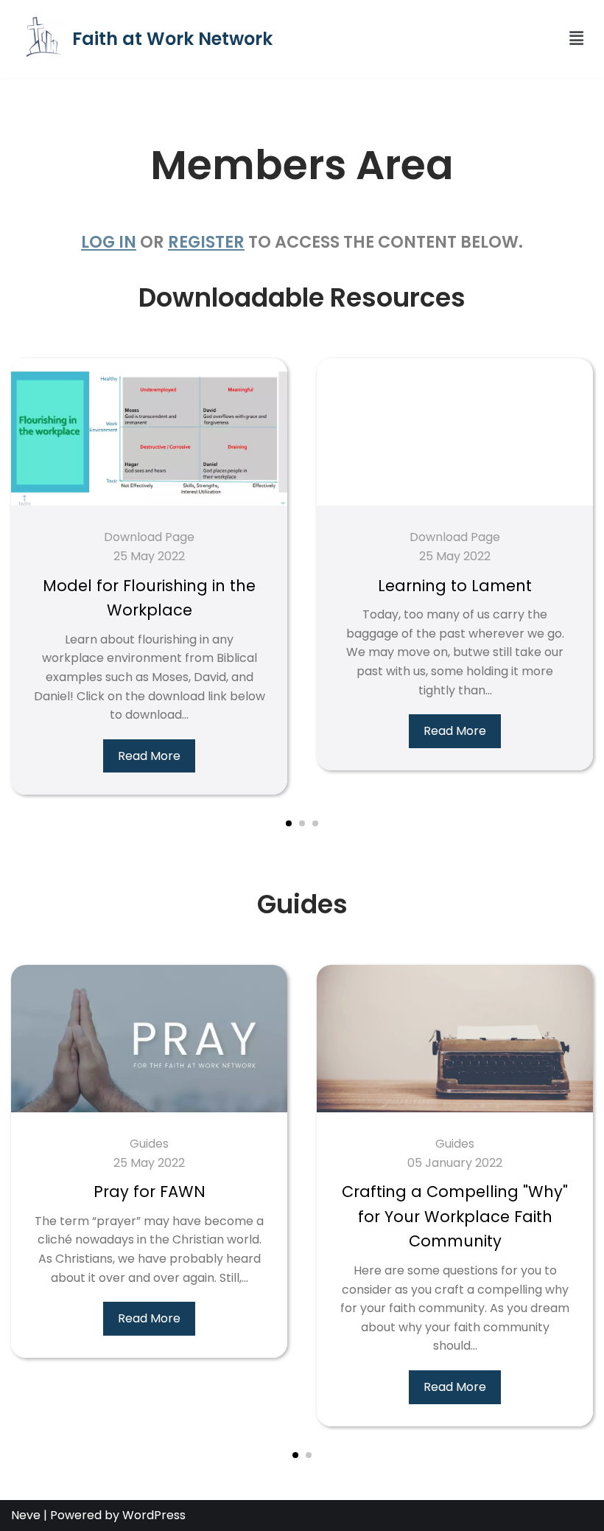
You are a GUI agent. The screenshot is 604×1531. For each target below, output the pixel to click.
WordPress (154, 1515)
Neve (26, 1515)
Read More (149, 755)
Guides (149, 1143)
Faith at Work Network (172, 39)
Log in (108, 242)
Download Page (149, 537)
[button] (531, 39)
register (206, 242)
